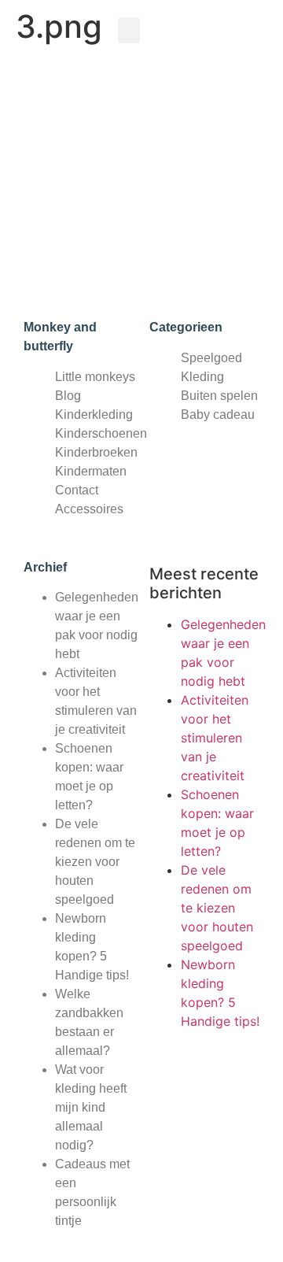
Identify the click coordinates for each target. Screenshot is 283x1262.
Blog (68, 395)
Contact (76, 490)
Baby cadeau (218, 414)
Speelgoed (211, 358)
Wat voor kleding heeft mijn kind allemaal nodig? (91, 1107)
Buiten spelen (219, 395)
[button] (129, 30)
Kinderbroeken (96, 452)
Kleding (202, 376)
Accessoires (89, 509)
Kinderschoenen (101, 433)
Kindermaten (91, 471)
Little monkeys (95, 376)
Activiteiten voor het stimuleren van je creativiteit (214, 737)
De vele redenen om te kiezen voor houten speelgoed (95, 861)
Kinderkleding (94, 414)
